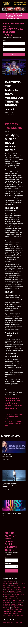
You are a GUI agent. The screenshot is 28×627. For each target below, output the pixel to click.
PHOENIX (12, 600)
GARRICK (6, 591)
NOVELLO (17, 598)
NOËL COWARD (8, 598)
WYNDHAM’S (19, 615)
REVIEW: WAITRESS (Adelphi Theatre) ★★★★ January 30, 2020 (13, 423)
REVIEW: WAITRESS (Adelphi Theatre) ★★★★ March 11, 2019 (13, 416)
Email (4, 40)
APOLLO (16, 583)
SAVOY (18, 604)
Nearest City (6, 46)
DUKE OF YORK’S (9, 589)
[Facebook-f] (4, 619)
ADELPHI (6, 582)
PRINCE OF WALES (9, 604)
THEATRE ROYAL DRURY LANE (12, 609)
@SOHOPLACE (18, 606)
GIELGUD (13, 591)
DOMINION (14, 587)
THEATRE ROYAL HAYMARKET (12, 611)
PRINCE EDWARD (17, 602)
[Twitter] (13, 619)
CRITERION (6, 587)
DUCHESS (21, 587)
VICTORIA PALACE (8, 615)
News (7, 114)
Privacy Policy (14, 622)
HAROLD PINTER (13, 593)
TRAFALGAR (7, 613)
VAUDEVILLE (16, 613)
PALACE (5, 600)
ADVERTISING (11, 18)
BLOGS (19, 18)
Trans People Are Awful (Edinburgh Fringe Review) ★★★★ (10, 485)
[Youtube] (10, 619)
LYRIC (6, 596)
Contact (21, 622)
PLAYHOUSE (7, 602)
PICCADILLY (19, 600)
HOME (7, 13)
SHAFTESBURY (8, 606)
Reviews (12, 114)
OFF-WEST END (10, 15)
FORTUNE (18, 589)
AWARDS (17, 16)
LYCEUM (13, 595)
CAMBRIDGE (14, 585)
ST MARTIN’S (15, 608)
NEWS (12, 13)
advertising (6, 622)
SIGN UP (14, 54)
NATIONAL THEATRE (14, 596)
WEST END (19, 13)
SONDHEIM (6, 608)
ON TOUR (19, 15)
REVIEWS (10, 16)
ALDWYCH (13, 582)
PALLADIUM (20, 595)
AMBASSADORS (8, 583)
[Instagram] (7, 619)
